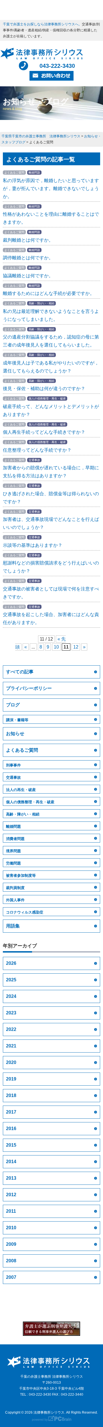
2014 (11, 1161)
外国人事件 (15, 900)
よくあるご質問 (22, 750)
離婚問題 (13, 826)
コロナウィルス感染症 (24, 912)
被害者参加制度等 (21, 875)
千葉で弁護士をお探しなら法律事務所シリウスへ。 (42, 24)
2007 (11, 1277)
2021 (11, 1045)
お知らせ (15, 733)
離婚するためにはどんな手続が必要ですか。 (48, 293)
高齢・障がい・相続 (22, 814)
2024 (11, 996)
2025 (11, 979)
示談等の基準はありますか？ (32, 545)
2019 (11, 1079)
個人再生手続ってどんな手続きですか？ (44, 432)
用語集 (13, 926)
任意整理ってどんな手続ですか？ (37, 450)
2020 (11, 1062)
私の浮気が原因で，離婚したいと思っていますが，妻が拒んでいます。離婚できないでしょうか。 (51, 188)
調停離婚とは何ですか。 (28, 257)
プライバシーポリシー (29, 688)
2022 (11, 1029)
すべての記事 (19, 671)
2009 (11, 1244)
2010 (11, 1227)
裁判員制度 (15, 888)
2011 (11, 1211)
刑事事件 (13, 765)
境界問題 (13, 851)
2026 (11, 963)
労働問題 (13, 863)
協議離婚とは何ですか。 (28, 275)
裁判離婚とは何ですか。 (28, 240)
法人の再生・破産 (21, 790)
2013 (11, 1178)
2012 (11, 1194)
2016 (11, 1128)
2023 (11, 1012)
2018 (11, 1095)
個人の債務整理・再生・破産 (30, 802)
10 (56, 647)
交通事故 (13, 777)
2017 (11, 1112)
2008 (11, 1260)
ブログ (13, 704)
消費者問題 (15, 839)
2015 (11, 1145)
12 (75, 647)
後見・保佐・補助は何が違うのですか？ (44, 388)
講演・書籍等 (17, 720)
